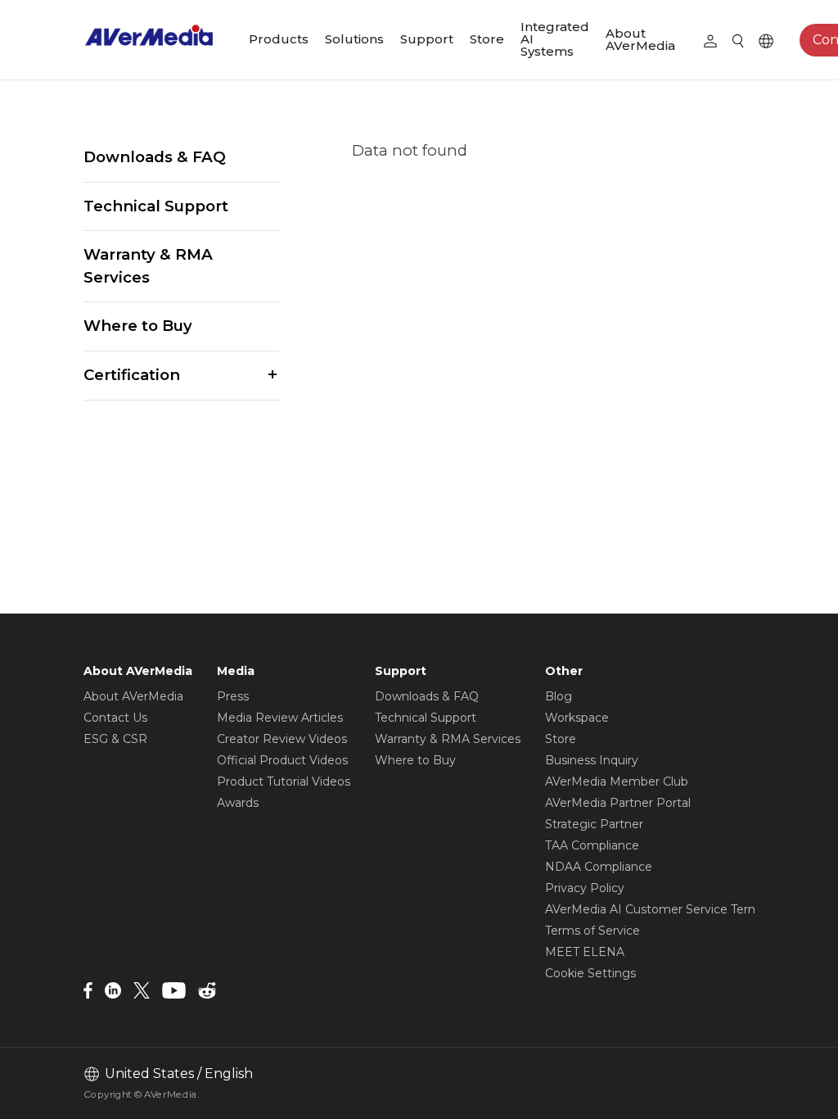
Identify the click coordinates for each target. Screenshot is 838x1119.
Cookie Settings (590, 973)
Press (233, 696)
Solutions (354, 39)
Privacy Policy (584, 888)
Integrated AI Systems (554, 39)
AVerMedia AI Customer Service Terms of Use (675, 909)
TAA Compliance (592, 845)
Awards (238, 802)
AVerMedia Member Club (616, 781)
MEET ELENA (584, 952)
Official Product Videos (282, 760)
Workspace (577, 717)
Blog (558, 696)
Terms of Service (592, 930)
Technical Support (155, 206)
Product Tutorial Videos (283, 781)
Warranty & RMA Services (148, 266)
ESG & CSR (115, 739)
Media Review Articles (280, 717)
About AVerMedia (640, 39)
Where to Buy (137, 325)
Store (487, 39)
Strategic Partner (594, 824)
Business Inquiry (591, 760)
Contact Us (115, 717)
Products (279, 39)
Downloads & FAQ (154, 156)
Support (426, 39)
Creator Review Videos (282, 739)
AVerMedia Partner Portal (618, 802)
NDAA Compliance (598, 866)
